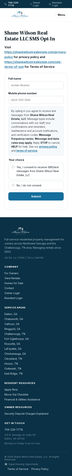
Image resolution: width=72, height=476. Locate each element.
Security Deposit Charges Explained (26, 413)
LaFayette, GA (12, 348)
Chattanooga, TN (14, 333)
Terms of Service (17, 468)
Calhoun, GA (11, 323)
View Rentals (12, 278)
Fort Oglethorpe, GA (16, 338)
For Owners (11, 273)
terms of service (26, 150)
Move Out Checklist (16, 394)
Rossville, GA (12, 343)
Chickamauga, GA (15, 353)
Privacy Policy (40, 468)
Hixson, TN (11, 363)
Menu (61, 14)
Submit (36, 196)
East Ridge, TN (13, 373)
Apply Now (11, 389)
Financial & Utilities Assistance (22, 399)
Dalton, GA (10, 314)
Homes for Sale (13, 283)
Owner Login (36, 4)
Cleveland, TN (13, 358)
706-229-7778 (13, 4)
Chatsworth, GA (13, 319)
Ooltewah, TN (12, 368)
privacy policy (48, 146)
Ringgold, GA (12, 328)
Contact (9, 288)
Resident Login (57, 4)
